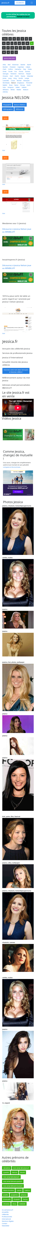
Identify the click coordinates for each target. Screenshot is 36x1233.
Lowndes (6, 80)
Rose (10, 85)
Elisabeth (17, 1199)
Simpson (10, 87)
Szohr (29, 85)
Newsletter (5, 1226)
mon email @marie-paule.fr (12, 1181)
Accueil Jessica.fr (7, 1210)
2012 (5, 118)
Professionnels (7, 1217)
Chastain (12, 67)
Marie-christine (8, 1190)
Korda (21, 78)
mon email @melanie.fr (21, 1168)
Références (19, 109)
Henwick (13, 74)
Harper (28, 74)
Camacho (18, 69)
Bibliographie (8, 109)
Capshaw (21, 67)
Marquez (26, 80)
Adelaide (22, 1204)
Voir (3, 150)
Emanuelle (6, 1199)
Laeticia (27, 1190)
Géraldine (6, 1168)
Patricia (14, 1172)
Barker (23, 65)
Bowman (15, 65)
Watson (25, 90)
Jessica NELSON (9, 58)
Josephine (14, 1195)
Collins (10, 69)
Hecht (17, 76)
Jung (10, 78)
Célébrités (20, 3)
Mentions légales (8, 1221)
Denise (25, 1199)
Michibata (6, 83)
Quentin (6, 1172)
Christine (6, 1204)
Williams (5, 90)
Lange (27, 78)
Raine (16, 85)
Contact (4, 1223)
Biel (9, 65)
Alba (4, 65)
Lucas (13, 80)
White (12, 90)
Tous (4, 39)
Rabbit (5, 85)
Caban (28, 67)
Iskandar (30, 76)
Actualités (5, 1212)
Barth (29, 65)
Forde (10, 71)
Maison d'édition (19, 105)
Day (24, 69)
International (6, 1219)
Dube (29, 69)
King (15, 78)
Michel (19, 80)
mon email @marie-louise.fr (12, 1186)
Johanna (23, 1195)
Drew (4, 71)
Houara (5, 76)
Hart (11, 76)
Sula (4, 87)
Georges (5, 74)
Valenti (24, 87)
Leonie (19, 1190)
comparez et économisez (11, 467)
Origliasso (20, 83)
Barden (5, 67)
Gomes (27, 71)
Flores (21, 71)
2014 (5, 192)
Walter (19, 90)
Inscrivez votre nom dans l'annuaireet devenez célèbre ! (16, 371)
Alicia (14, 1204)
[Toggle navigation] (31, 3)
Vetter (17, 87)
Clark (4, 69)
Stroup (22, 85)
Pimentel (29, 83)
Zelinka (5, 92)
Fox (16, 71)
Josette (5, 1195)
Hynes (23, 76)
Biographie (7, 105)
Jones (4, 78)
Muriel (22, 1172)
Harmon (21, 74)
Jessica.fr (5, 2)
